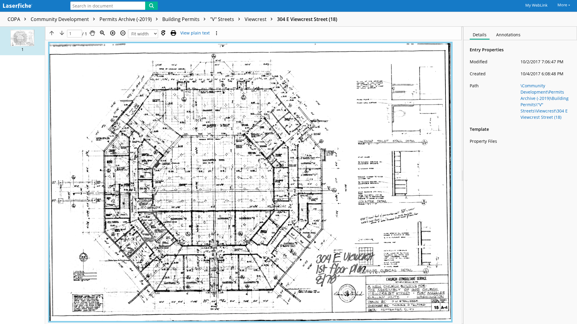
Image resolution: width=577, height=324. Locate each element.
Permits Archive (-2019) (126, 19)
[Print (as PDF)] (173, 33)
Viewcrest (256, 19)
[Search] (151, 6)
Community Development (60, 19)
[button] (22, 41)
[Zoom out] (123, 33)
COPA (14, 19)
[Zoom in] (113, 33)
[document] (520, 175)
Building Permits (181, 19)
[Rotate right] (163, 33)
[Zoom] (102, 33)
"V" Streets (222, 19)
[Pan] (92, 33)
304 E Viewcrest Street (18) (307, 19)
